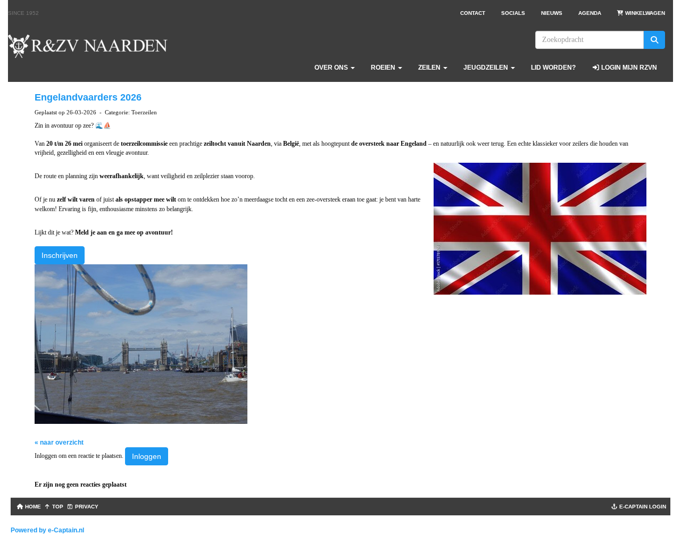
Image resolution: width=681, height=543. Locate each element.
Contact (472, 13)
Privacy (85, 506)
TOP (57, 506)
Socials (513, 13)
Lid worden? (553, 67)
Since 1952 (23, 13)
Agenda (589, 13)
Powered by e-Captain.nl (47, 530)
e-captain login (642, 506)
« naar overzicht (59, 442)
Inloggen (146, 456)
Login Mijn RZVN (628, 67)
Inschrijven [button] (59, 255)
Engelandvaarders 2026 (88, 97)
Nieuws (551, 13)
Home (32, 506)
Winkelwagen (644, 13)
